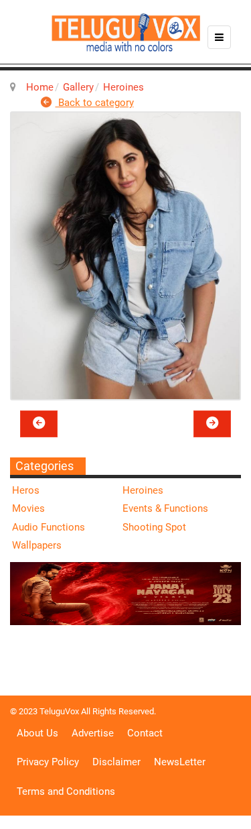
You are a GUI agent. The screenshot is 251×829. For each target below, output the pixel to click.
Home (40, 87)
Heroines (123, 87)
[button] (39, 423)
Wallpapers (37, 545)
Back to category (95, 103)
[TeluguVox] (126, 32)
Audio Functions (48, 527)
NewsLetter (179, 762)
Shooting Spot (154, 527)
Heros (25, 490)
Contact (145, 733)
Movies (28, 508)
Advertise (93, 733)
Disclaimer (116, 762)
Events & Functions (165, 508)
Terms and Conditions (66, 791)
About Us (37, 733)
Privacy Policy (48, 762)
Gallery (78, 87)
